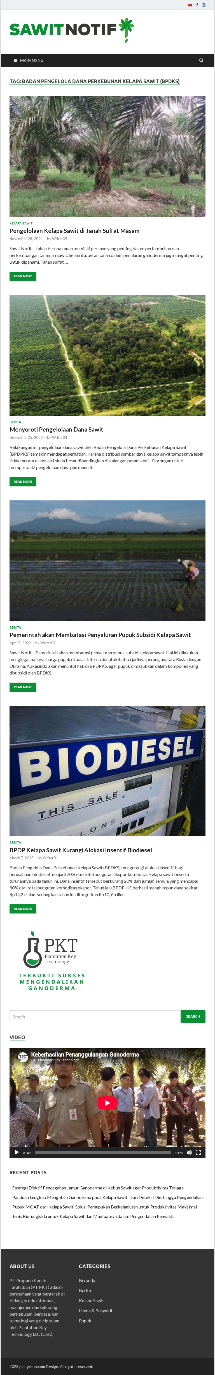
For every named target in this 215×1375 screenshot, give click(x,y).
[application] (107, 1103)
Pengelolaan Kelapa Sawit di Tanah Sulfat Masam (76, 230)
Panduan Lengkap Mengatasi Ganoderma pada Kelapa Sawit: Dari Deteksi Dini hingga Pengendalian (107, 1197)
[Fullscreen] (198, 1152)
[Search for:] (107, 1016)
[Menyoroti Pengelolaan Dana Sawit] (107, 357)
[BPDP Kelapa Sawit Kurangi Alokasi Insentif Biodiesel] (107, 773)
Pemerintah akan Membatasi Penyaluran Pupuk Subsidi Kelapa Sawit (100, 634)
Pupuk (85, 1320)
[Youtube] (190, 5)
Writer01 (50, 858)
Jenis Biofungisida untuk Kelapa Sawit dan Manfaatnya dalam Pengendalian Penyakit (93, 1216)
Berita (15, 422)
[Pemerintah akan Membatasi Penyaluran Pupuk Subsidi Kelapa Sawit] (107, 563)
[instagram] (204, 5)
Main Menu (31, 60)
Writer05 (59, 238)
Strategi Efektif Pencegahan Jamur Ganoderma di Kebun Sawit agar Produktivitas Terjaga (98, 1187)
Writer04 (59, 437)
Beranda (87, 1280)
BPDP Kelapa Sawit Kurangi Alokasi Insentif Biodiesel (81, 849)
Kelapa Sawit (21, 223)
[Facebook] (197, 5)
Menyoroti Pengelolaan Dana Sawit (56, 429)
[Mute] (189, 1152)
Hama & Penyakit (96, 1310)
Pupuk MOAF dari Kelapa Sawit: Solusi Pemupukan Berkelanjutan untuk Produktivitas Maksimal (104, 1206)
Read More (23, 276)
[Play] (17, 1152)
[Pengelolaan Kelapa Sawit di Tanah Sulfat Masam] (107, 159)
